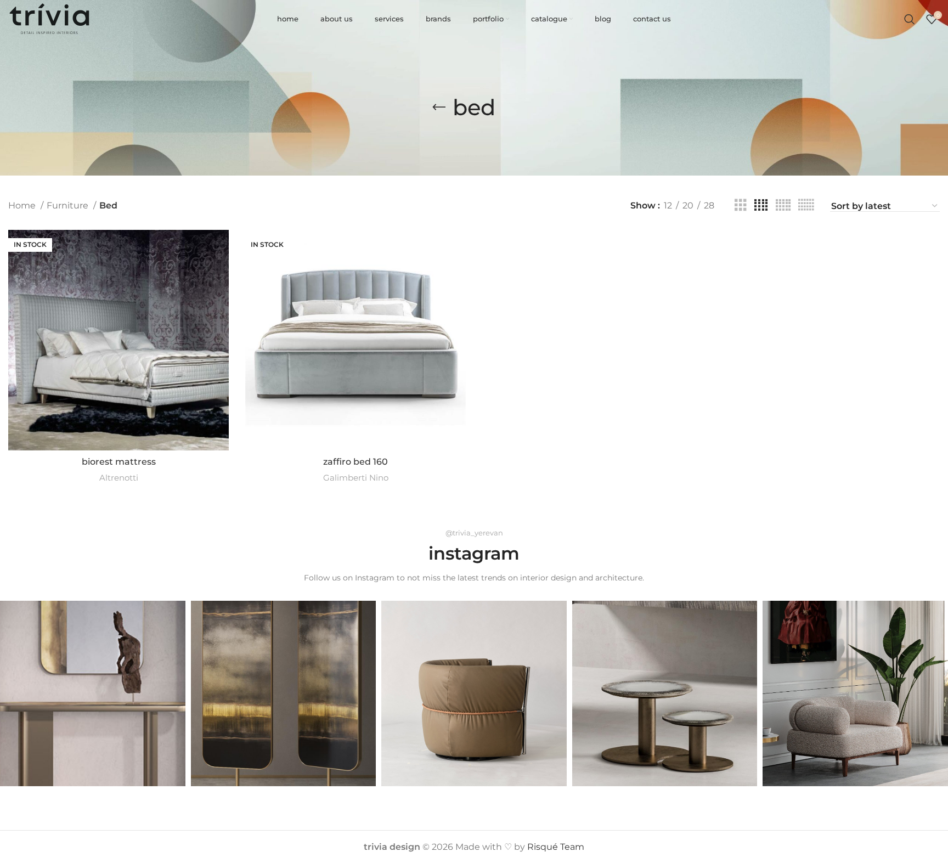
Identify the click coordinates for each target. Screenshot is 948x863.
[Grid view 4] (761, 205)
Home (23, 205)
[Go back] (439, 108)
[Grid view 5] (783, 205)
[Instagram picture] (92, 693)
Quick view (220, 272)
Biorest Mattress (119, 461)
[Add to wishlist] (220, 297)
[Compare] (220, 247)
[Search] (910, 19)
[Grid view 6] (806, 205)
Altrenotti (118, 477)
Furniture (69, 205)
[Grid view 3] (741, 205)
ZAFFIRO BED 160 (355, 461)
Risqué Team (555, 847)
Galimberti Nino (355, 477)
